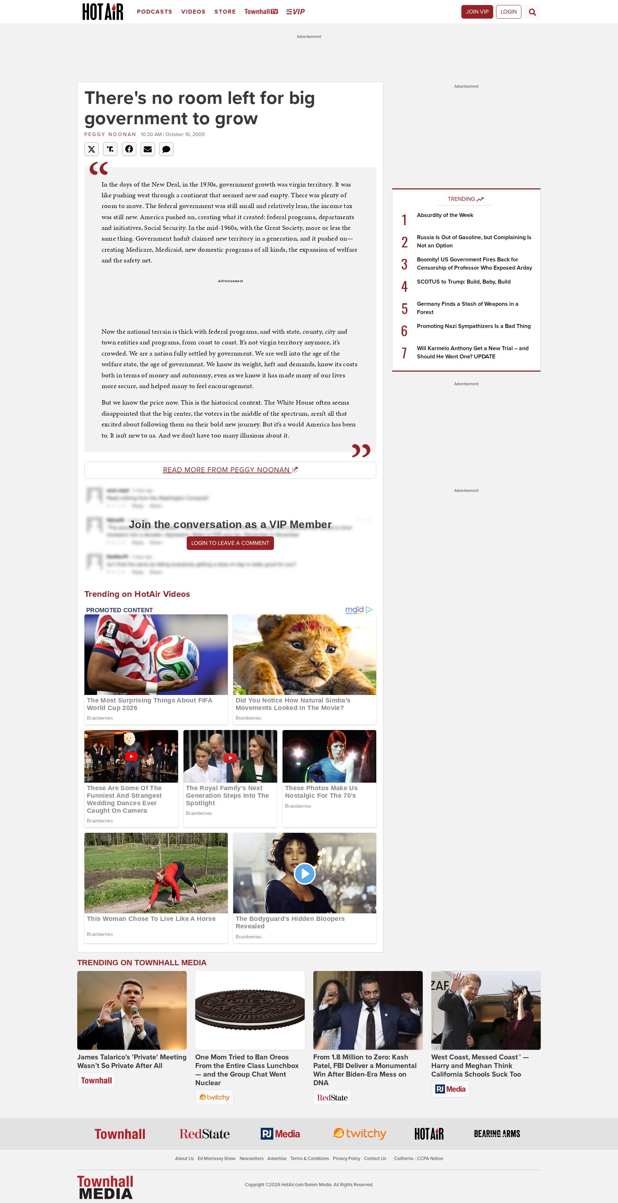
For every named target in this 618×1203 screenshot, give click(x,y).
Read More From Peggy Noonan (227, 470)
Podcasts (155, 11)
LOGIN (509, 11)
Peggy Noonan (111, 134)
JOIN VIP (477, 11)
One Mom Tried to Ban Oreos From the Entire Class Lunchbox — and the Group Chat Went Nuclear (247, 1070)
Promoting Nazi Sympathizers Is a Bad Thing (474, 326)
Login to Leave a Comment (230, 543)
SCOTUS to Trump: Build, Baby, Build (464, 281)
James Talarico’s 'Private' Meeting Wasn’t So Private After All (132, 1061)
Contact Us (375, 1158)
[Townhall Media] (105, 1187)
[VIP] (297, 12)
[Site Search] (532, 12)
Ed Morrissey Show (217, 1158)
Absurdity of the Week (445, 215)
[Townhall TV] (263, 12)
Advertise (277, 1158)
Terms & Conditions (309, 1158)
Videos (193, 11)
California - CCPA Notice (418, 1158)
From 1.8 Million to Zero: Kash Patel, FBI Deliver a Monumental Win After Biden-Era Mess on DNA (365, 1070)
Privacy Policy (346, 1158)
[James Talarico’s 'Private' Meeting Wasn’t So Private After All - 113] (132, 1010)
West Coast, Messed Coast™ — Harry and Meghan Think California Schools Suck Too (480, 1066)
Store (225, 11)
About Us (184, 1158)
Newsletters (252, 1158)
